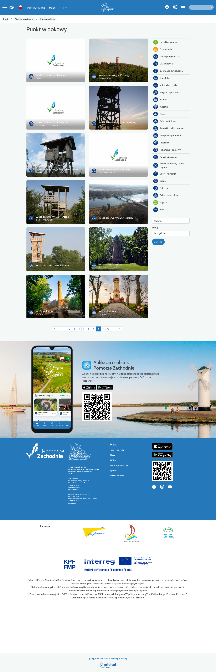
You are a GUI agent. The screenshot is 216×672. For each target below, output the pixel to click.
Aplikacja (114, 470)
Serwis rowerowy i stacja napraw (172, 165)
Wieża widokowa (107, 311)
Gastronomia (166, 63)
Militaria (164, 99)
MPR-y (63, 7)
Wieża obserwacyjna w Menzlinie (52, 216)
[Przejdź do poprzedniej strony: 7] (60, 328)
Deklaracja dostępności (119, 465)
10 (108, 329)
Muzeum (164, 106)
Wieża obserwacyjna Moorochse (52, 122)
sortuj (155, 227)
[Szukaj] (211, 7)
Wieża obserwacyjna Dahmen (51, 75)
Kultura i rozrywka (169, 85)
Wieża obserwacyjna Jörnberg (114, 75)
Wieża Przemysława (109, 264)
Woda (163, 181)
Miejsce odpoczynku (170, 92)
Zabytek (164, 188)
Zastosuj (158, 241)
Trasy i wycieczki (36, 7)
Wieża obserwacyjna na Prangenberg (117, 122)
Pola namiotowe (168, 121)
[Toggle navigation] (4, 7)
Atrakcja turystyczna (170, 56)
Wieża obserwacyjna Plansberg (114, 169)
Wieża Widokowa (44, 311)
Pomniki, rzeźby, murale (172, 128)
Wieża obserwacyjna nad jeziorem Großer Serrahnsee (63, 169)
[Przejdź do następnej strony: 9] (114, 328)
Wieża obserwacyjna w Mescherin (116, 217)
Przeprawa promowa (170, 135)
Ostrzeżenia (166, 49)
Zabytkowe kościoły (170, 195)
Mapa (52, 7)
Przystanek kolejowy (170, 149)
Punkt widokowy (47, 19)
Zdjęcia (163, 202)
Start (5, 19)
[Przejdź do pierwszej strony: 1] (54, 328)
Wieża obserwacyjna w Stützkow (52, 265)
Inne (162, 209)
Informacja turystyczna (171, 70)
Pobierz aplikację (117, 476)
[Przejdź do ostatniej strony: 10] (119, 328)
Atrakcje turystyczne (24, 19)
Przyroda (164, 142)
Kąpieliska (165, 78)
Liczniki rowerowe (169, 42)
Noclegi (163, 114)
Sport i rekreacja (168, 173)
